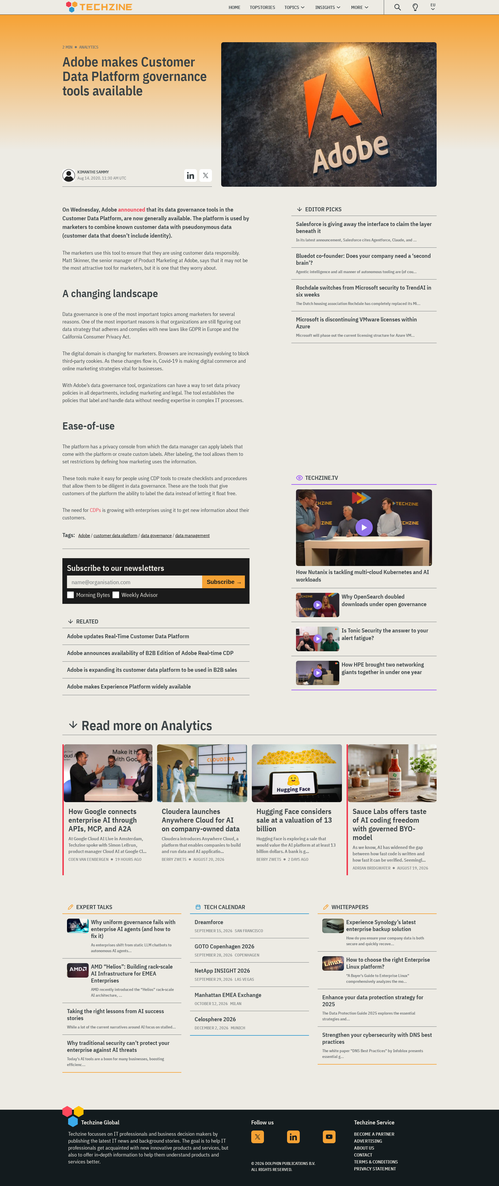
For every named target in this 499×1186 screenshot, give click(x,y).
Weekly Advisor (140, 595)
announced (131, 209)
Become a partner (374, 1134)
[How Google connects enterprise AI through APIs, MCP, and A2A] (108, 773)
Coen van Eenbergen (88, 859)
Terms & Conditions (376, 1162)
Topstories (262, 7)
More (357, 7)
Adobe (84, 535)
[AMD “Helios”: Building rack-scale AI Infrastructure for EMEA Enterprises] (78, 980)
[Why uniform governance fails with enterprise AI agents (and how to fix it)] (78, 936)
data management (192, 535)
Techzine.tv (321, 478)
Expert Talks (94, 907)
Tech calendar (224, 907)
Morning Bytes (93, 595)
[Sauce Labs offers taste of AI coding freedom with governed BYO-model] (392, 773)
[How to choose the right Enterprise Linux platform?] (333, 970)
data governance (156, 535)
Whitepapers (350, 907)
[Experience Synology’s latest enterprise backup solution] (333, 933)
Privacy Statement (375, 1169)
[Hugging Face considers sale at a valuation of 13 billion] (297, 773)
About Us (364, 1148)
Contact (363, 1155)
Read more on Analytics (146, 725)
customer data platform (115, 535)
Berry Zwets (174, 859)
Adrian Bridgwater (371, 868)
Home (235, 7)
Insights (325, 7)
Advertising (368, 1141)
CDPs (95, 510)
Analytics (88, 47)
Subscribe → (224, 582)
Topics (291, 7)
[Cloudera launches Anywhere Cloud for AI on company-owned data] (202, 773)
